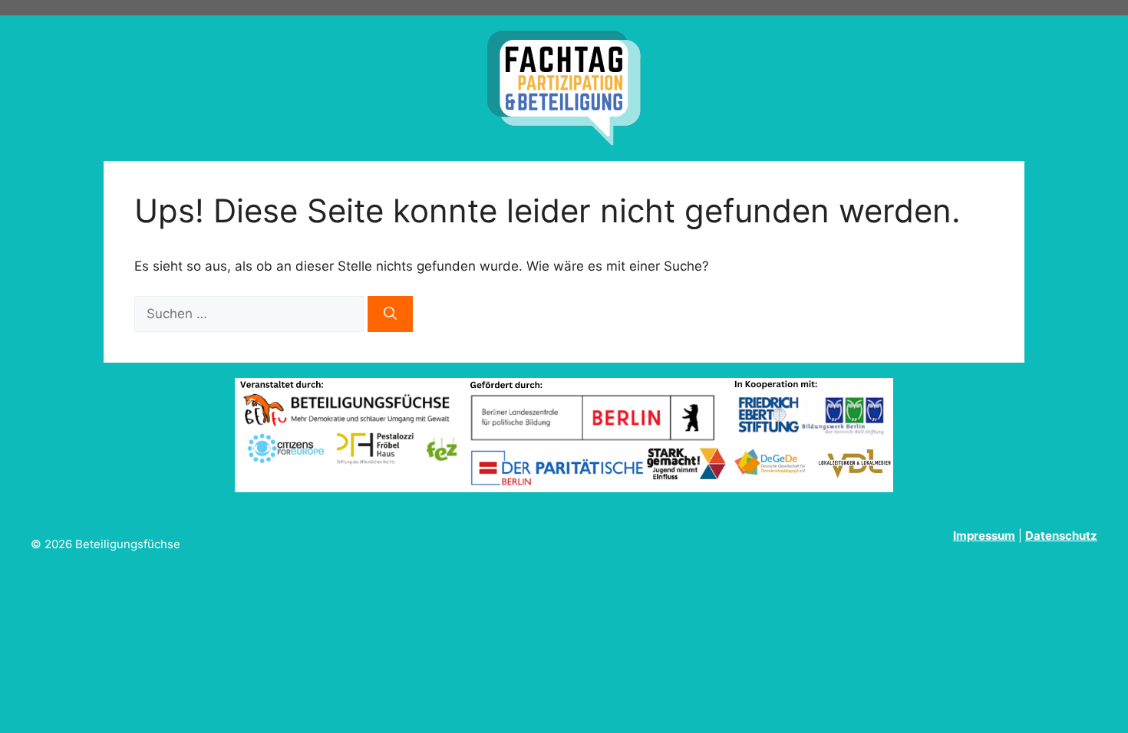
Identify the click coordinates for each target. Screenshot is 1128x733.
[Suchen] (390, 314)
